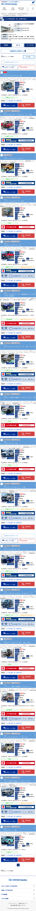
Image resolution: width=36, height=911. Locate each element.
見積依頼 (28, 104)
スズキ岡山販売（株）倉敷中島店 (9, 15)
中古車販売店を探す (12, 13)
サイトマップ (12, 903)
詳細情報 (6, 45)
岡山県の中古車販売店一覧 (22, 13)
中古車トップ (4, 13)
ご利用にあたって (22, 903)
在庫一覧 (18, 45)
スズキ (19, 294)
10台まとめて (12, 62)
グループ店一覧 (30, 45)
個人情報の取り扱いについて (18, 905)
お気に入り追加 (10, 105)
